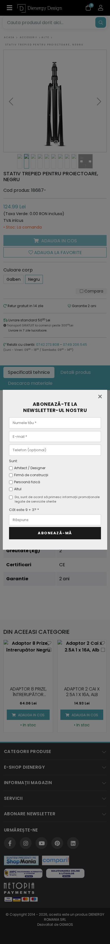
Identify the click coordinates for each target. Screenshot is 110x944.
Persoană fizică (27, 482)
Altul (17, 489)
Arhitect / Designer (29, 468)
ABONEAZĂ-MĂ (55, 533)
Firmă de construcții (31, 475)
